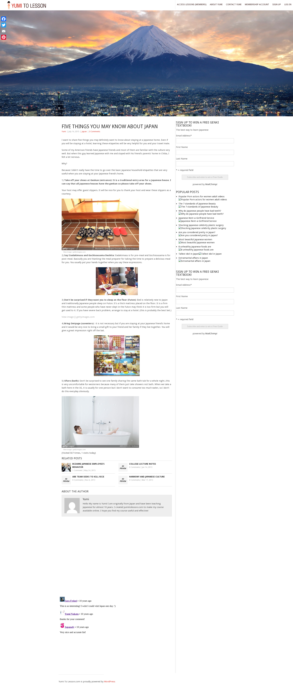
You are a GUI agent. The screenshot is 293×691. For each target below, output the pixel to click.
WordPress (109, 681)
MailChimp (211, 184)
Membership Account (257, 4)
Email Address (184, 135)
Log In (287, 4)
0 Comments (134, 467)
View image (67, 252)
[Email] (4, 31)
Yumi (64, 131)
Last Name (181, 158)
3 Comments (94, 131)
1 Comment (77, 470)
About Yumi (216, 4)
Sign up (276, 4)
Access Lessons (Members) (191, 4)
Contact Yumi (233, 4)
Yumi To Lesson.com (26, 5)
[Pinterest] (4, 37)
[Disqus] (117, 554)
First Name (182, 147)
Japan (84, 131)
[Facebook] (4, 19)
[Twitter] (4, 25)
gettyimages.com (79, 252)
